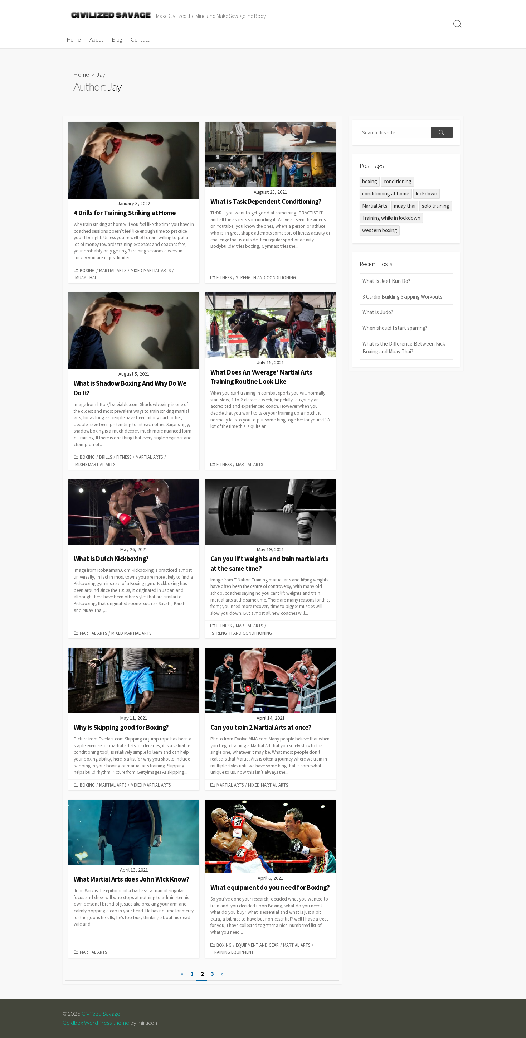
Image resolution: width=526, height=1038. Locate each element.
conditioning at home (385, 193)
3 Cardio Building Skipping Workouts (402, 296)
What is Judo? (377, 312)
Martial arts (112, 270)
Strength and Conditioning (266, 277)
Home (74, 39)
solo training (435, 205)
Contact (140, 39)
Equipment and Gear (257, 945)
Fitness (224, 277)
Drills (105, 457)
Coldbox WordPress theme (96, 1022)
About (96, 39)
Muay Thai (85, 277)
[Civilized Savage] (111, 15)
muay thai (404, 205)
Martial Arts (375, 205)
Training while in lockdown (391, 217)
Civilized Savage (101, 1013)
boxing (369, 181)
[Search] (442, 132)
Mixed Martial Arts (151, 270)
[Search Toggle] (458, 24)
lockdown (426, 193)
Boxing (87, 270)
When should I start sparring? (394, 327)
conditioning (397, 181)
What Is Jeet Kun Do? (386, 280)
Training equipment (233, 952)
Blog (117, 39)
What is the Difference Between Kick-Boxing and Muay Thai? (404, 347)
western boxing (379, 230)
